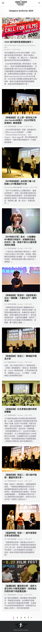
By (7, 49)
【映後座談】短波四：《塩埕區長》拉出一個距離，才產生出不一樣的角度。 (20, 298)
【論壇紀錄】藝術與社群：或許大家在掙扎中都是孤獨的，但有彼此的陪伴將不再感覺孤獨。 (20, 589)
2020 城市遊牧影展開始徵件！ (19, 42)
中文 (5, 47)
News (24, 45)
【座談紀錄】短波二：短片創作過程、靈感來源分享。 (20, 476)
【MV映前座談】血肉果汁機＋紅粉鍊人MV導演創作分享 (20, 182)
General (19, 45)
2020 (9, 45)
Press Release (30, 45)
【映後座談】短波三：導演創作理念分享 (20, 357)
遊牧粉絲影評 (12, 362)
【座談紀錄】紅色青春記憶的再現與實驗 (20, 410)
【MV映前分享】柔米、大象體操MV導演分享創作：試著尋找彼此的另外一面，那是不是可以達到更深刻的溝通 (20, 241)
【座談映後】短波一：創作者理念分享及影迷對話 (20, 534)
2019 (6, 45)
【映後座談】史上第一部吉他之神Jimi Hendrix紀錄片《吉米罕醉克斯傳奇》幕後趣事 (20, 120)
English (14, 45)
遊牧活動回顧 (12, 126)
